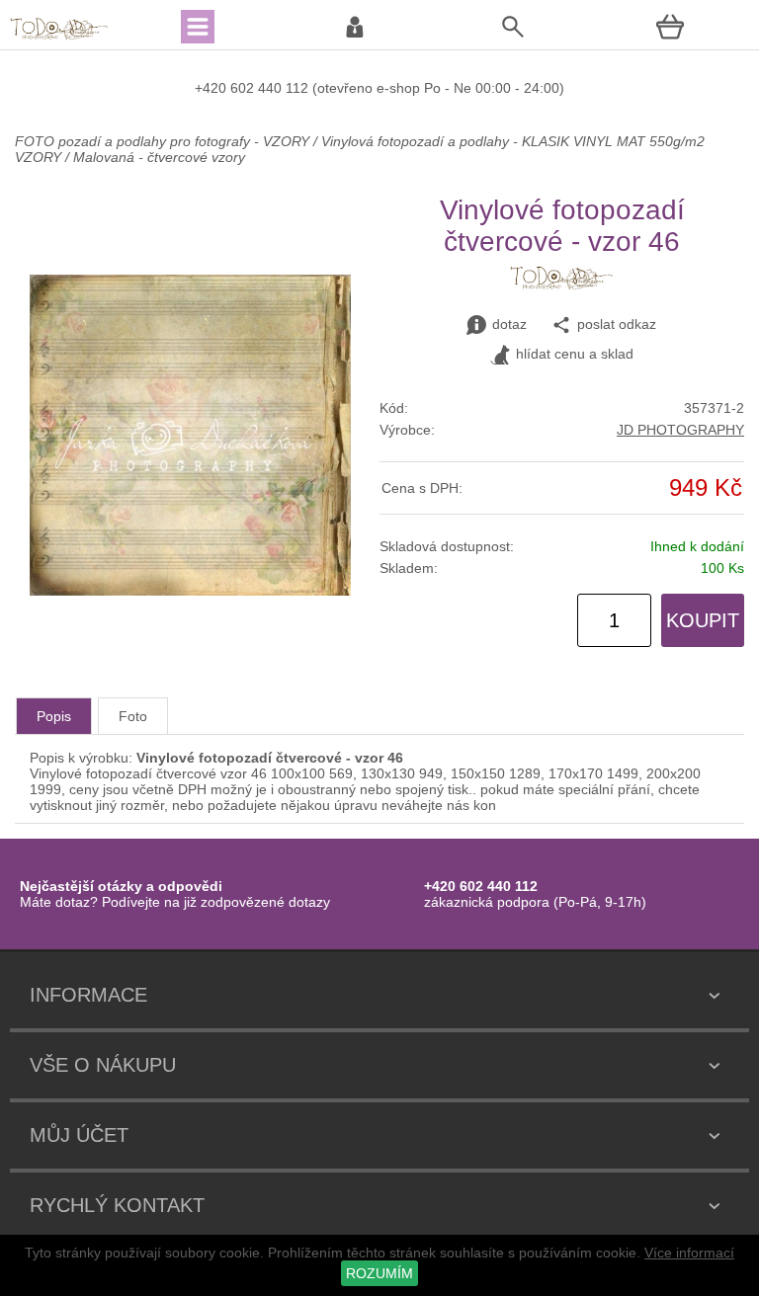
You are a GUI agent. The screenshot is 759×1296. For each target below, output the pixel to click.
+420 (212, 88)
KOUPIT (702, 620)
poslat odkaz (616, 324)
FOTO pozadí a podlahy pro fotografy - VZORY (164, 141)
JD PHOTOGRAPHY (680, 430)
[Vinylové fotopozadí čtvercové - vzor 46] (190, 591)
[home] (59, 37)
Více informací (689, 1252)
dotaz (509, 324)
